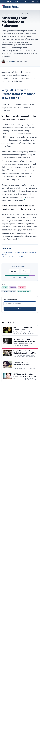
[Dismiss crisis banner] (37, 1)
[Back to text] (8, 254)
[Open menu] (36, 7)
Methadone (22, 287)
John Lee (11, 61)
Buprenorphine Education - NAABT (13, 257)
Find (19, 309)
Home (3, 14)
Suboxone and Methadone (22, 14)
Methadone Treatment (9, 291)
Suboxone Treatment (24, 291)
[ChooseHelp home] (10, 6)
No (27, 271)
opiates (5, 287)
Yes (15, 271)
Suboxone (13, 287)
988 (16, 2)
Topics (9, 14)
